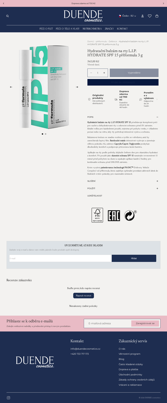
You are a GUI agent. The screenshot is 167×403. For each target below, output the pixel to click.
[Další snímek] (78, 87)
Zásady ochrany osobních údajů (137, 379)
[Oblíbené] (149, 16)
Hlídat (134, 258)
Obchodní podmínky (130, 374)
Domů (90, 41)
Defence (113, 41)
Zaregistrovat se (145, 323)
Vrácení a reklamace (130, 384)
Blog (121, 359)
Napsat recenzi (83, 295)
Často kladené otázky (131, 364)
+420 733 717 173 (79, 353)
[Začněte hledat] (7, 16)
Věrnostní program (129, 353)
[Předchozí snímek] (10, 87)
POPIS (90, 117)
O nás (122, 348)
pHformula (101, 41)
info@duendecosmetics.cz (85, 348)
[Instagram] (8, 398)
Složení (91, 181)
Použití (91, 188)
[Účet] (142, 16)
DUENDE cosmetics (152, 398)
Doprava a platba (128, 369)
